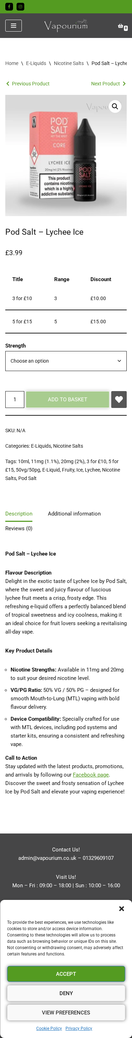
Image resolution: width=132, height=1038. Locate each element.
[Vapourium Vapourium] (66, 25)
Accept (66, 974)
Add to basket (67, 399)
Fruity (68, 470)
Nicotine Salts (69, 63)
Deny (66, 993)
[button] (121, 908)
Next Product (105, 83)
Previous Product (31, 83)
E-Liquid (51, 470)
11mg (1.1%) (45, 461)
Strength (15, 346)
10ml (23, 461)
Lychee (92, 470)
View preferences (66, 1013)
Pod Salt (27, 478)
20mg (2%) (72, 461)
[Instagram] (20, 7)
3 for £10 (96, 461)
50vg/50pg (28, 470)
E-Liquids (36, 63)
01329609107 (98, 858)
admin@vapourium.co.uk (47, 858)
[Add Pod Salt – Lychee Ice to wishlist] (119, 399)
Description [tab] (18, 514)
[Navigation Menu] (13, 26)
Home (11, 63)
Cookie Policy (49, 1028)
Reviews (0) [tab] (18, 528)
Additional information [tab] (74, 514)
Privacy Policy (78, 1028)
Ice (79, 470)
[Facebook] (9, 7)
